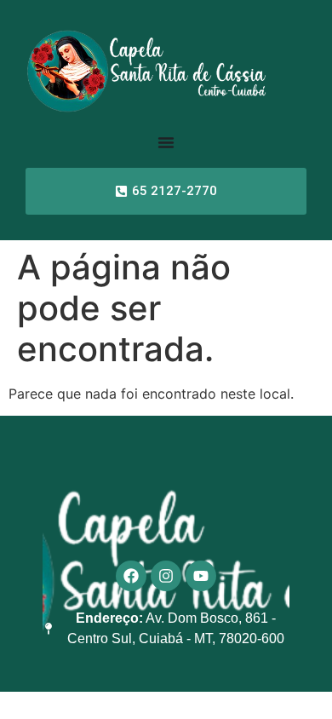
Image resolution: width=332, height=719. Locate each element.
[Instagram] (166, 576)
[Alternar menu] (166, 142)
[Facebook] (131, 576)
